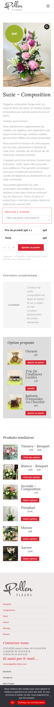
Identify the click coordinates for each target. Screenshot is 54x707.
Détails (31, 388)
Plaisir (28, 259)
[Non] (50, 696)
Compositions (20, 256)
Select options (30, 500)
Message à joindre (17, 212)
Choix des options (31, 457)
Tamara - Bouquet (35, 446)
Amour (6, 622)
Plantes (6, 634)
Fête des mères (10, 259)
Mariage (21, 259)
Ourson (31, 351)
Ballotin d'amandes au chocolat (35, 398)
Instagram (7, 677)
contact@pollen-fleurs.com (15, 664)
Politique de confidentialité (31, 702)
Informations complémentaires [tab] (20, 275)
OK (12, 702)
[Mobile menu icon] (48, 6)
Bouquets (7, 604)
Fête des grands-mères (37, 256)
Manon (26, 527)
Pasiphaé (28, 507)
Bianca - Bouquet (34, 466)
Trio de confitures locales (34, 374)
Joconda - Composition (31, 488)
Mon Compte (8, 683)
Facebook (7, 671)
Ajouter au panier (31, 247)
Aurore (26, 547)
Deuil (5, 616)
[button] (47, 26)
